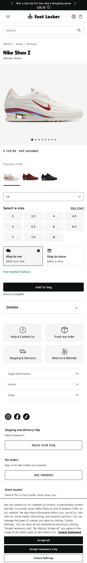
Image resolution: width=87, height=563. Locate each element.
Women (7, 43)
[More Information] (48, 7)
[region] (43, 5)
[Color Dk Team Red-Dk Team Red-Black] (30, 177)
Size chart (77, 208)
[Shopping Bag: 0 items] (80, 16)
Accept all (43, 540)
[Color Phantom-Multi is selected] (11, 177)
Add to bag (43, 287)
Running (31, 43)
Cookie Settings (43, 558)
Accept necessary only (44, 549)
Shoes (19, 43)
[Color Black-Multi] (49, 177)
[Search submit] (79, 30)
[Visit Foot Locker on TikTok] (26, 416)
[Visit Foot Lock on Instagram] (8, 416)
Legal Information (19, 373)
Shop (11, 395)
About (12, 384)
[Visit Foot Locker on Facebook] (17, 416)
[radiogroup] (43, 256)
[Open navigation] (8, 16)
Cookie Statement (69, 532)
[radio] (23, 256)
